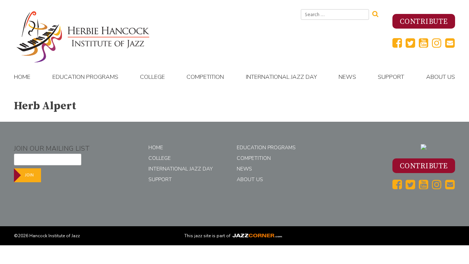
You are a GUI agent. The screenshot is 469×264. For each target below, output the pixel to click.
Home (22, 77)
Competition (205, 77)
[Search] (377, 13)
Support (391, 77)
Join (29, 175)
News (347, 77)
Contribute (424, 21)
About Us (440, 77)
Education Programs (85, 77)
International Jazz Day (281, 77)
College (152, 77)
